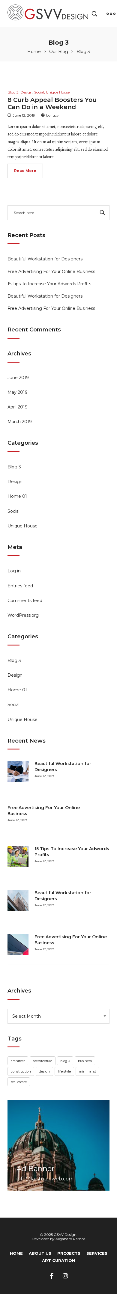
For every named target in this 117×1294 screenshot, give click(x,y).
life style (64, 1071)
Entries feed (20, 586)
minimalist (87, 1071)
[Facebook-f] (52, 1276)
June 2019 (18, 377)
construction (21, 1071)
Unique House (23, 526)
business (85, 1061)
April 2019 (18, 407)
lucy (55, 115)
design (44, 1071)
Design (15, 481)
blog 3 (65, 1061)
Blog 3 (14, 467)
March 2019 (20, 421)
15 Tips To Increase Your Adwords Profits (49, 283)
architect (18, 1061)
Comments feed (25, 600)
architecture (42, 1061)
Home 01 (17, 496)
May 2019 (18, 392)
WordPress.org (23, 615)
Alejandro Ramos (70, 1238)
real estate (19, 1082)
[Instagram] (65, 1276)
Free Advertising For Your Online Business (51, 271)
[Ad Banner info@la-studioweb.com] (59, 1144)
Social (14, 511)
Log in (14, 571)
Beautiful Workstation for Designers (45, 259)
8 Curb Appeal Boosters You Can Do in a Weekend (52, 103)
